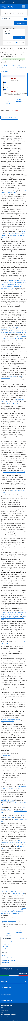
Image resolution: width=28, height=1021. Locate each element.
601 (16, 376)
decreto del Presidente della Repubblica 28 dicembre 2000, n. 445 (12, 287)
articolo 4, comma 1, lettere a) (18, 331)
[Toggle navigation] (23, 7)
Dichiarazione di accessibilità (8, 1015)
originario (9, 43)
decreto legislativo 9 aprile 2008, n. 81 (13, 192)
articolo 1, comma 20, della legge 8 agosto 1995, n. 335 (13, 841)
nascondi (5, 71)
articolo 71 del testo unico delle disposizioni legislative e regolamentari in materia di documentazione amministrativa (14, 282)
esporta (4, 955)
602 (19, 376)
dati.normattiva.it (5, 1017)
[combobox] (14, 18)
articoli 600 (12, 376)
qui (25, 14)
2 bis (7, 87)
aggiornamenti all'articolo (9, 118)
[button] (19, 33)
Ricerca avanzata (20, 23)
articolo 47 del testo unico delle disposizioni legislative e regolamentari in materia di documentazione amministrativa (13, 614)
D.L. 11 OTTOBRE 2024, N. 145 (12, 800)
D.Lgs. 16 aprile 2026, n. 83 (9, 921)
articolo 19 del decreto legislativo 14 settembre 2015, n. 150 (11, 720)
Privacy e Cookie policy (7, 1005)
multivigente (20, 43)
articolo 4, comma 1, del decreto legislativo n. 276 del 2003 (13, 337)
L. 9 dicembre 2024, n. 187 (17, 893)
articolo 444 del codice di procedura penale (14, 472)
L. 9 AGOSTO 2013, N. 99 (11, 403)
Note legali (3, 1008)
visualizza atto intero (22, 68)
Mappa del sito (4, 1010)
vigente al (7, 31)
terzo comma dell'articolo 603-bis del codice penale (13, 787)
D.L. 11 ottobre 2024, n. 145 (9, 891)
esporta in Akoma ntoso (7, 958)
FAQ (2, 1012)
